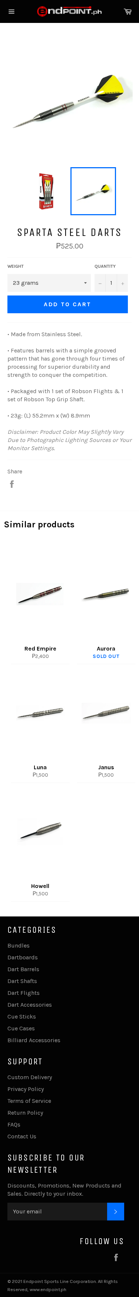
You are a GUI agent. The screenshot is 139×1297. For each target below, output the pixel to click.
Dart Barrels (23, 969)
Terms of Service (29, 1100)
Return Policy (25, 1112)
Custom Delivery (29, 1077)
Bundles (18, 945)
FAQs (13, 1124)
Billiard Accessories (33, 1040)
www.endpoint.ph (48, 1289)
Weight (15, 266)
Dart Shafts (22, 980)
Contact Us (21, 1136)
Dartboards (22, 957)
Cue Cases (21, 1028)
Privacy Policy (25, 1088)
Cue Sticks (21, 1016)
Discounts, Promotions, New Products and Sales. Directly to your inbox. (64, 1189)
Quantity (105, 266)
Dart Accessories (29, 1004)
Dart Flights (23, 992)
